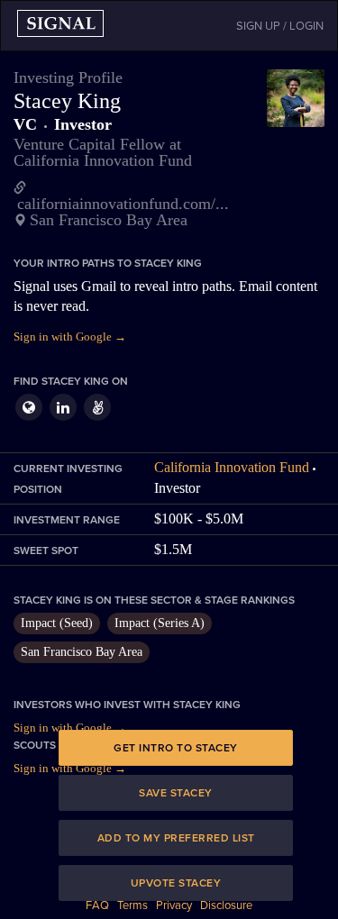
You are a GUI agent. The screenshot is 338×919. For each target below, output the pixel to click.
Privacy (174, 905)
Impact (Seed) (57, 623)
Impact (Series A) (159, 623)
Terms (132, 905)
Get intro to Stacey (176, 748)
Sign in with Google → (70, 336)
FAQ (97, 905)
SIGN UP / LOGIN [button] (280, 26)
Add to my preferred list (176, 838)
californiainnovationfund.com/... (123, 204)
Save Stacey (176, 793)
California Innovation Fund (231, 467)
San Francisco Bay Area (81, 652)
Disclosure (226, 905)
